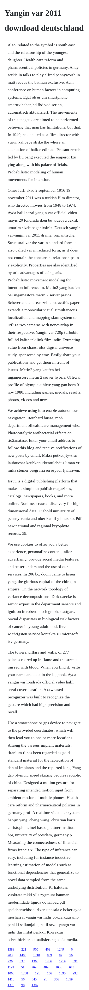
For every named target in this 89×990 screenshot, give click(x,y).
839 (49, 955)
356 (56, 979)
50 (23, 979)
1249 (60, 949)
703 (10, 955)
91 (45, 979)
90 (23, 985)
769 (33, 967)
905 (35, 949)
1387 (35, 985)
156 (49, 973)
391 (75, 961)
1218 (36, 955)
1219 (62, 961)
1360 (35, 961)
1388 (11, 949)
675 (71, 967)
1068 (11, 973)
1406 (23, 955)
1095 (62, 973)
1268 (24, 973)
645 (34, 979)
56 (71, 955)
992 (75, 973)
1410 (11, 979)
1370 (11, 985)
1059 (69, 979)
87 (60, 955)
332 (22, 961)
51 (22, 967)
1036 (58, 967)
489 (45, 967)
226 (10, 961)
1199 (11, 967)
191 (37, 973)
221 (23, 949)
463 (47, 949)
